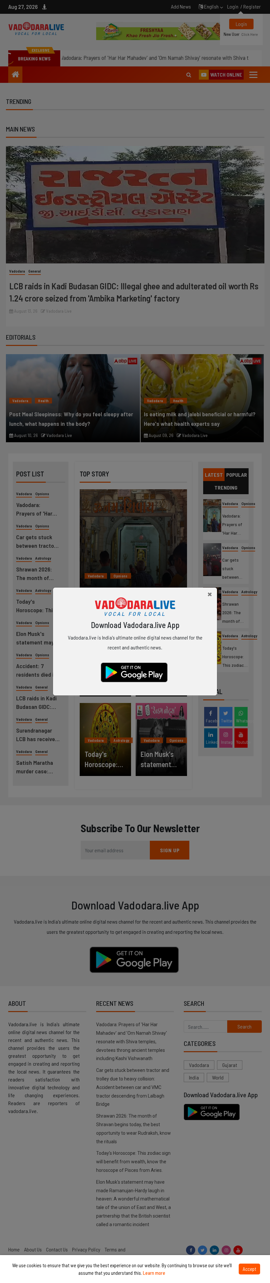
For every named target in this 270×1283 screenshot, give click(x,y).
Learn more (154, 1273)
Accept (249, 1269)
